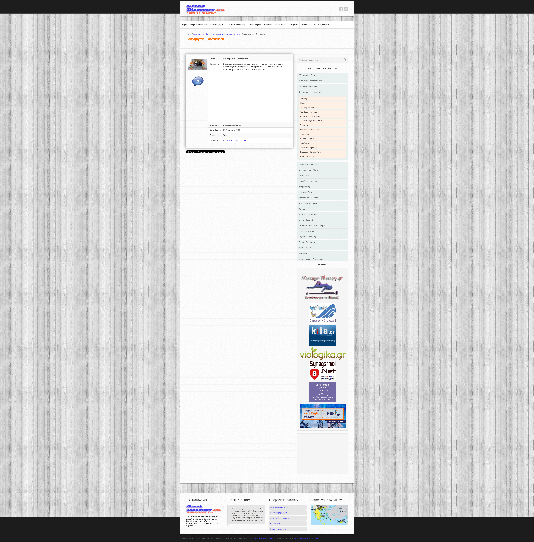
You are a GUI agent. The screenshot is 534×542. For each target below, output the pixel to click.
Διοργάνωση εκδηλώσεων (229, 34)
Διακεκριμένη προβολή (279, 518)
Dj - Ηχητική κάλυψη (308, 107)
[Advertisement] (257, 98)
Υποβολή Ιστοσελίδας (198, 25)
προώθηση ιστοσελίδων (264, 538)
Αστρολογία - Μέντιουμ (310, 116)
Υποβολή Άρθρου (216, 25)
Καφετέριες (304, 134)
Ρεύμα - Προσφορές (321, 25)
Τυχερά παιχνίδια (307, 156)
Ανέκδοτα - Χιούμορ (308, 112)
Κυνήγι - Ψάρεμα (307, 138)
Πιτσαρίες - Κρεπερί (308, 147)
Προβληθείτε (293, 25)
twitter (346, 9)
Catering (303, 98)
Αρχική (184, 25)
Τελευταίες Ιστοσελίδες (236, 25)
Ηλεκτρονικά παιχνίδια (309, 130)
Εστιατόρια (304, 125)
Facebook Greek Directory (306, 538)
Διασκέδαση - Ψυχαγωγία (205, 34)
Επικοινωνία (306, 25)
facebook (341, 9)
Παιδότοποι (305, 143)
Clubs (302, 103)
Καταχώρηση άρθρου (278, 513)
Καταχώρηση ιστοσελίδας (280, 507)
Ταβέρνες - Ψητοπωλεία (310, 152)
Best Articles (280, 25)
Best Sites (268, 25)
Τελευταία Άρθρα (254, 25)
